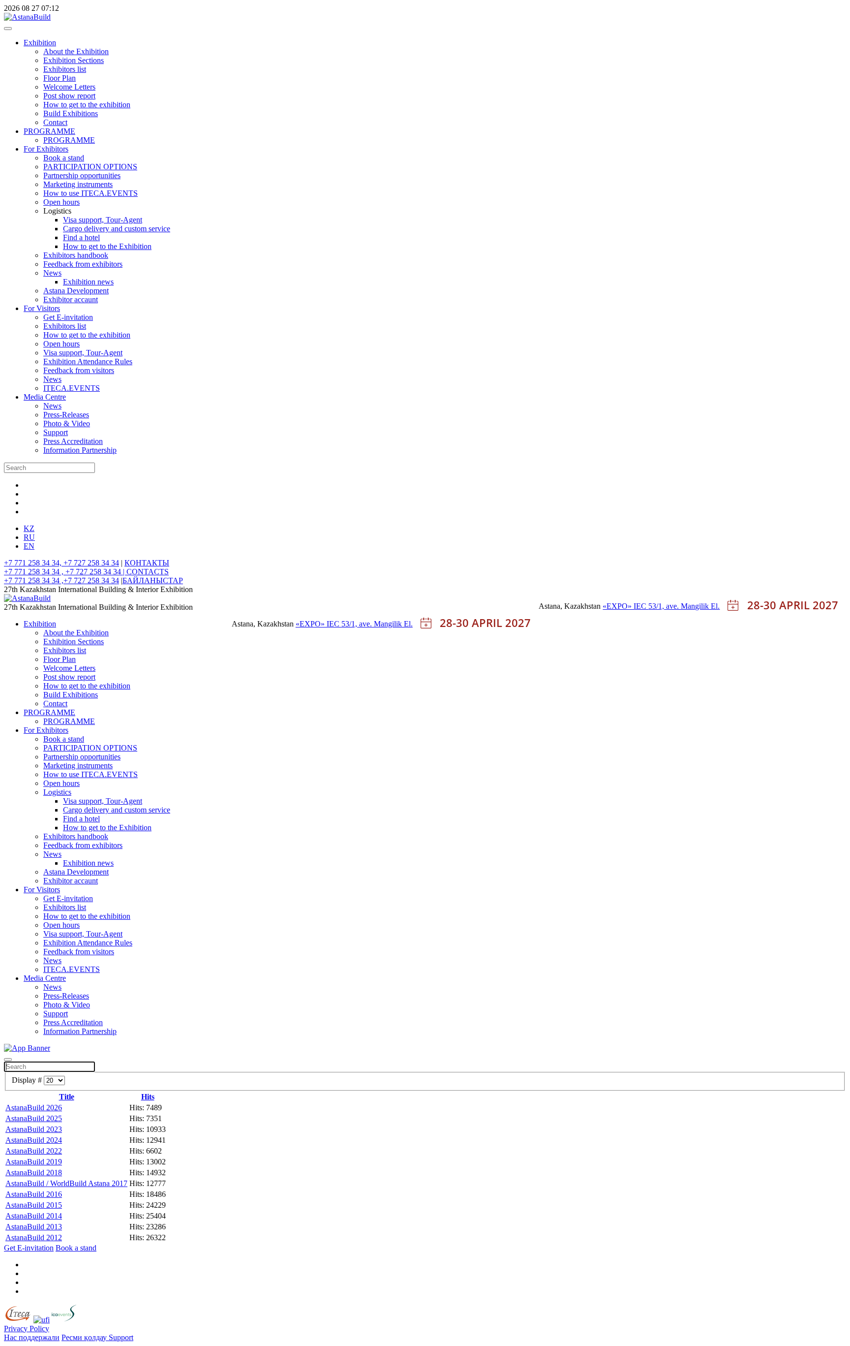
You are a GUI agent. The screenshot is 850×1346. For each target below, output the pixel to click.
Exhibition (40, 42)
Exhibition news (88, 282)
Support (55, 432)
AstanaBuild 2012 (33, 1237)
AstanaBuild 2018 (33, 1172)
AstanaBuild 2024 (33, 1140)
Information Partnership (80, 450)
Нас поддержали (32, 1337)
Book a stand (63, 158)
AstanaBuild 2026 (33, 1107)
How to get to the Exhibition (107, 246)
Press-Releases (66, 414)
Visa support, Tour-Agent (102, 220)
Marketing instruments (78, 184)
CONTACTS (147, 571)
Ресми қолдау (85, 1337)
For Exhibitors (46, 149)
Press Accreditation (73, 441)
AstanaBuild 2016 (33, 1194)
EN (29, 546)
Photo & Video (66, 423)
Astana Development (76, 290)
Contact (55, 122)
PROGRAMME (49, 131)
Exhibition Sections (73, 60)
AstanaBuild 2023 (33, 1129)
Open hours (61, 202)
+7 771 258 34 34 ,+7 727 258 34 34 (61, 580)
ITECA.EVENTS (71, 388)
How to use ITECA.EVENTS (90, 193)
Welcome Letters (69, 87)
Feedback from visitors (78, 370)
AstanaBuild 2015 (33, 1205)
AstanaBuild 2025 (33, 1118)
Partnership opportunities (82, 175)
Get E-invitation (68, 317)
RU (29, 537)
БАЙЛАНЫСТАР (152, 580)
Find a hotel (81, 237)
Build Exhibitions (70, 113)
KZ (29, 528)
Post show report (69, 96)
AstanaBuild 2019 (33, 1162)
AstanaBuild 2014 (33, 1216)
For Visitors (42, 308)
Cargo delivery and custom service (116, 228)
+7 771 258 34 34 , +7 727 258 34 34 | (65, 571)
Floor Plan (59, 78)
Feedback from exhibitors (82, 264)
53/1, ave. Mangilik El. (684, 606)
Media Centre (45, 397)
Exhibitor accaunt (70, 299)
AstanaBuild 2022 (33, 1151)
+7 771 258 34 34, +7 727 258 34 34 (61, 563)
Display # (28, 1080)
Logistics (57, 792)
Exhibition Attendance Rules (87, 361)
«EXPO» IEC (625, 606)
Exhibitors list (64, 69)
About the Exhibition (76, 51)
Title (66, 1097)
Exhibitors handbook (75, 255)
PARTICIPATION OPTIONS (90, 166)
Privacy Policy (26, 1328)
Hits (147, 1097)
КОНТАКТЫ (146, 563)
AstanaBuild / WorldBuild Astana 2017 (66, 1183)
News (52, 273)
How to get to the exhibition (86, 104)
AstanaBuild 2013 (33, 1226)
